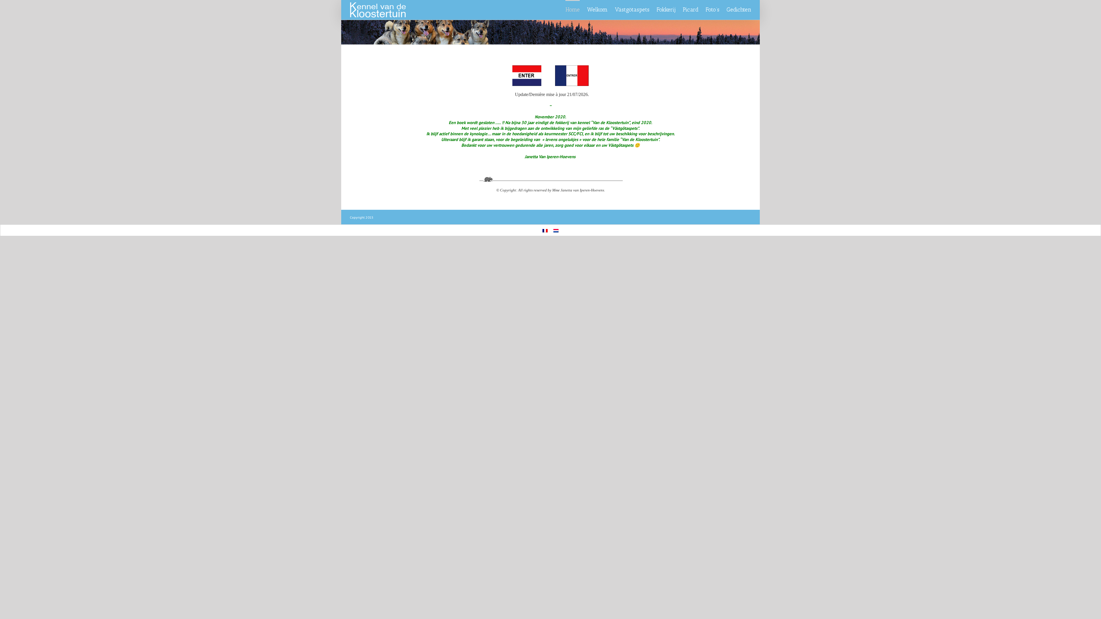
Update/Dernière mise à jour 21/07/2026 (551, 94)
